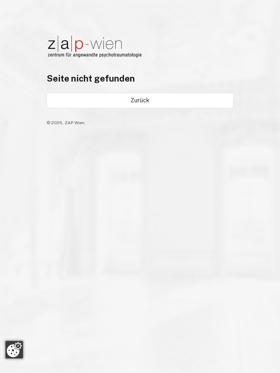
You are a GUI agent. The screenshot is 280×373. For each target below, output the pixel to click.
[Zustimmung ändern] (14, 349)
